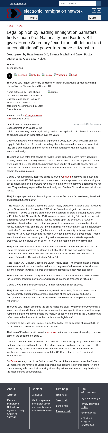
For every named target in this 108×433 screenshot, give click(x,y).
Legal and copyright (90, 398)
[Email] (73, 75)
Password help (63, 411)
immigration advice (41, 404)
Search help (62, 400)
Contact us (37, 395)
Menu (32, 17)
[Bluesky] (47, 75)
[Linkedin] (34, 75)
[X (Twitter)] (9, 76)
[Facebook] (20, 75)
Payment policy (88, 413)
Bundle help (62, 406)
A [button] (94, 10)
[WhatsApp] (60, 75)
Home (10, 26)
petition (67, 176)
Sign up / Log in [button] (18, 3)
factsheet (51, 332)
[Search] (98, 3)
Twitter (14, 361)
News (19, 26)
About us (11, 395)
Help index (61, 395)
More (93, 17)
